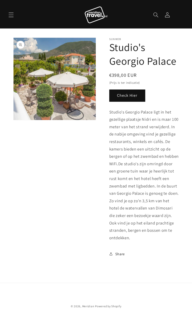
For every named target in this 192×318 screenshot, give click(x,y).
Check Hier (127, 95)
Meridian (88, 306)
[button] (11, 14)
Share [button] (120, 254)
